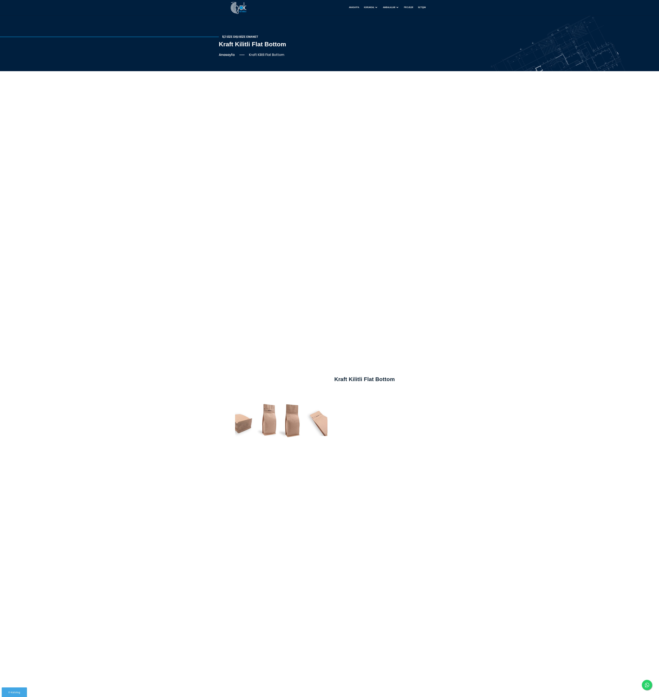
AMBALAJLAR (389, 7)
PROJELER (408, 7)
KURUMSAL (369, 7)
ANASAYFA (354, 7)
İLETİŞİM (422, 7)
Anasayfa (227, 54)
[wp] (647, 685)
